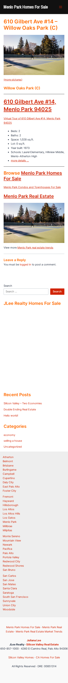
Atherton (8, 457)
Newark (7, 544)
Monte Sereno (11, 536)
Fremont (8, 496)
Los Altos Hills (11, 513)
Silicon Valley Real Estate (42, 644)
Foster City (9, 490)
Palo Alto (8, 553)
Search (8, 285)
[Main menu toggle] (60, 7)
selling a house (13, 440)
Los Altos (8, 509)
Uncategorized (13, 446)
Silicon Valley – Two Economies (23, 403)
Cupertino (9, 478)
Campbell (8, 473)
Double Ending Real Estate (20, 409)
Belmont (8, 461)
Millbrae (7, 526)
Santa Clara (10, 588)
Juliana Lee (34, 640)
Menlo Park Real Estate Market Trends (39, 631)
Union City (9, 605)
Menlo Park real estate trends (35, 247)
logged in (25, 264)
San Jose (8, 580)
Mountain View (12, 540)
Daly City (8, 482)
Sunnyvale (9, 601)
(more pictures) (13, 79)
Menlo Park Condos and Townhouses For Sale (32, 187)
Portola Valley (11, 557)
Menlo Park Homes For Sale (26, 7)
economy (9, 435)
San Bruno (9, 570)
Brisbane (8, 465)
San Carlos (9, 575)
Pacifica (7, 548)
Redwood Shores (13, 565)
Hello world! (11, 415)
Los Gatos (9, 517)
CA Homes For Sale (48, 657)
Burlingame (9, 469)
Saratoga (8, 592)
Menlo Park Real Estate (29, 196)
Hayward (8, 501)
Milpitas (7, 530)
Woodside (9, 609)
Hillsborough (10, 505)
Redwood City (11, 561)
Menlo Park (10, 521)
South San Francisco (15, 596)
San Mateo (9, 584)
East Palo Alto (11, 486)
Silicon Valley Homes (21, 657)
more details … (20, 160)
